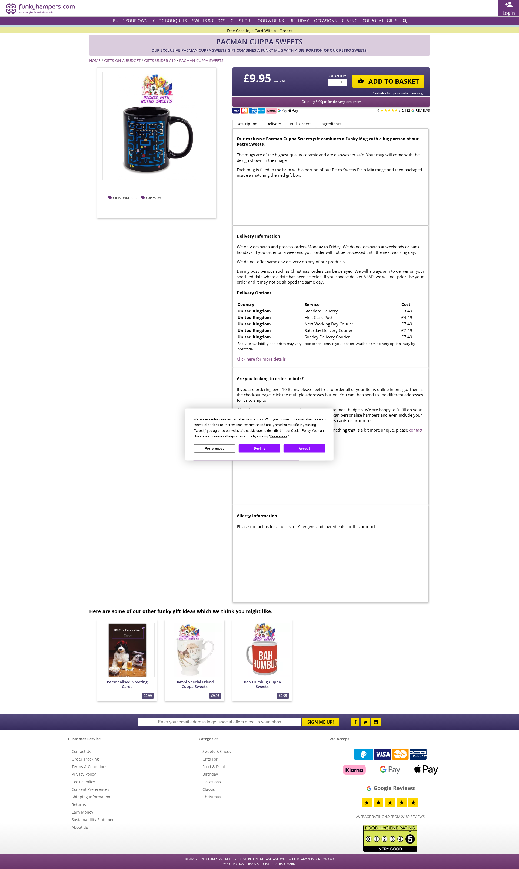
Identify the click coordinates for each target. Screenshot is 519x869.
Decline (259, 448)
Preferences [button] (278, 436)
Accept (304, 448)
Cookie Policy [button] (300, 431)
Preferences (214, 448)
